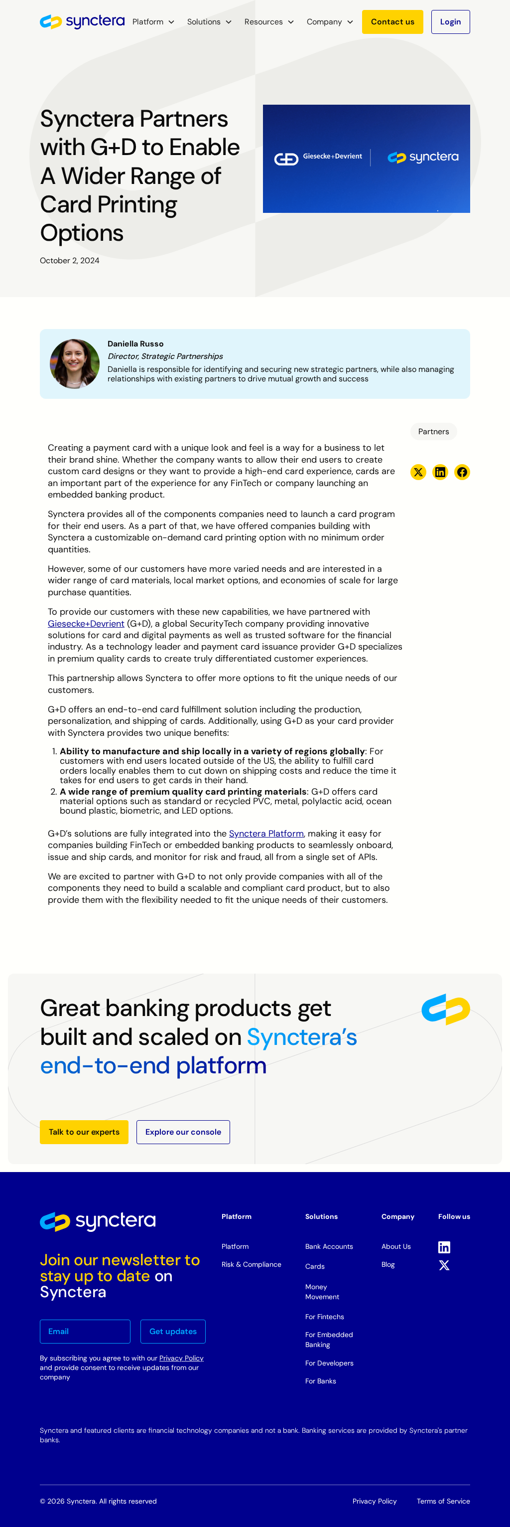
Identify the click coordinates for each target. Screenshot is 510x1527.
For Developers (329, 1362)
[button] (153, 22)
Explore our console (183, 1132)
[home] (82, 21)
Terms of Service (443, 1501)
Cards (315, 1266)
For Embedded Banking (329, 1339)
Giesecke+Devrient (86, 624)
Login (450, 21)
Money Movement (322, 1291)
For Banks (320, 1380)
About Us (396, 1246)
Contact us (392, 21)
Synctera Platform (266, 834)
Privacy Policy (181, 1358)
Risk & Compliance (251, 1264)
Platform (235, 1246)
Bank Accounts (329, 1246)
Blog (388, 1264)
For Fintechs (324, 1316)
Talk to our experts (84, 1132)
